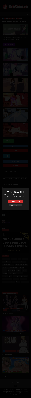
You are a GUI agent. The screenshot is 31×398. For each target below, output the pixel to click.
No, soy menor (15, 205)
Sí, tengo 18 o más (15, 201)
